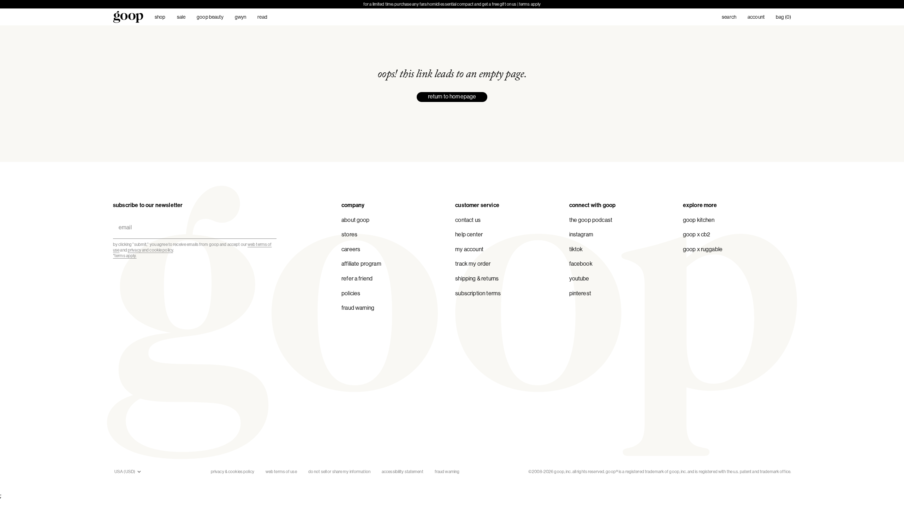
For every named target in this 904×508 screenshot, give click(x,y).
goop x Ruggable (702, 249)
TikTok (576, 249)
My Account (469, 249)
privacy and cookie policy (150, 250)
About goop (355, 220)
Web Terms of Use (281, 471)
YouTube (579, 278)
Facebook (581, 263)
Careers (350, 249)
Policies (350, 293)
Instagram (581, 234)
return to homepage (452, 96)
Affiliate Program (361, 263)
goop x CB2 (696, 234)
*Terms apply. (125, 255)
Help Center (469, 234)
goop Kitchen (699, 220)
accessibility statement (402, 471)
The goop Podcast (591, 220)
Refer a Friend (357, 278)
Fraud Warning (357, 307)
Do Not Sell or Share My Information (339, 471)
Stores (349, 234)
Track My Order (472, 263)
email (123, 219)
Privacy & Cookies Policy (232, 471)
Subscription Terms (478, 293)
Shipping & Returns (477, 278)
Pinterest (580, 293)
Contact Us (468, 220)
